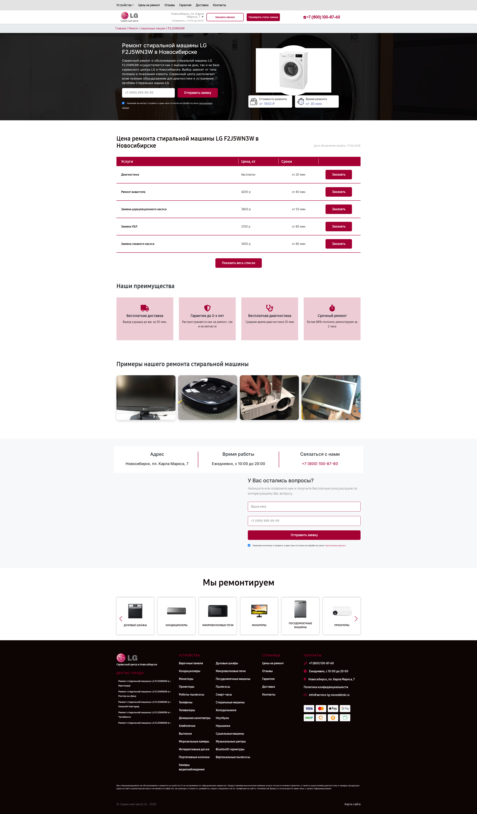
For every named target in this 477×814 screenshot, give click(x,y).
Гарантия (185, 5)
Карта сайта (353, 804)
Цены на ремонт (149, 5)
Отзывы (170, 5)
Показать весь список (238, 263)
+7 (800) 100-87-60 (320, 463)
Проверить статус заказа (263, 17)
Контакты (219, 5)
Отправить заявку (197, 93)
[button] (120, 619)
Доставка (202, 5)
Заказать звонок (225, 17)
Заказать (338, 174)
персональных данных (335, 545)
